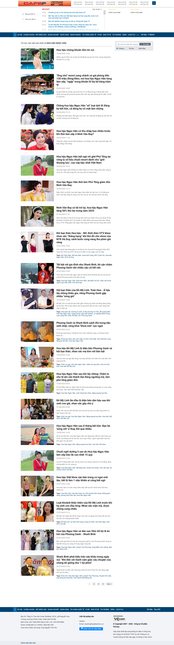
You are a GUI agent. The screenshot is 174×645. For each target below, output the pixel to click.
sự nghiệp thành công (102, 314)
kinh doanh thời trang (93, 493)
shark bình (63, 549)
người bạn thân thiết (63, 282)
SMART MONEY (75, 35)
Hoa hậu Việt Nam (99, 444)
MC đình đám (66, 255)
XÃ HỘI (19, 35)
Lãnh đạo (142, 48)
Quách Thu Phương (83, 547)
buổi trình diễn (81, 281)
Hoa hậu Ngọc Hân (68, 281)
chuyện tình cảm (105, 576)
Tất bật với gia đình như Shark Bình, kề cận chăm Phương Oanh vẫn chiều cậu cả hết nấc (84, 266)
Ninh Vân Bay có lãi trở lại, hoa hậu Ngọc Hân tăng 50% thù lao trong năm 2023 (82, 209)
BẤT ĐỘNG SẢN (41, 35)
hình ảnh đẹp (77, 282)
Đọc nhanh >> (97, 9)
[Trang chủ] (15, 35)
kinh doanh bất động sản (83, 578)
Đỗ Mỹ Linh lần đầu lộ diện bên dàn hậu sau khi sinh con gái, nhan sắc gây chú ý (83, 402)
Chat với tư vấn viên (92, 629)
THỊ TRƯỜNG (116, 35)
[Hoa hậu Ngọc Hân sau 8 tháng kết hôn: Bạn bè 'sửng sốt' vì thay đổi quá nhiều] (37, 434)
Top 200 (157, 609)
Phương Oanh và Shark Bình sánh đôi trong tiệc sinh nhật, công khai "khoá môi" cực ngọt (83, 324)
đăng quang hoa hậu (99, 393)
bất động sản (81, 468)
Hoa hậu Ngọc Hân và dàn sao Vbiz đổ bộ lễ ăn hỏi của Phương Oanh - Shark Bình (83, 533)
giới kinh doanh (87, 314)
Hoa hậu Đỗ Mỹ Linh (67, 366)
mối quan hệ (65, 312)
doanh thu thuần (93, 468)
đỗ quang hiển (105, 312)
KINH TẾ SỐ (107, 35)
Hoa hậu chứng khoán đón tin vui (75, 49)
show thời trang (87, 255)
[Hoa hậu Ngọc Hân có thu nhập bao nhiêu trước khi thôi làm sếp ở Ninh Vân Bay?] (37, 139)
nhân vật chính (105, 281)
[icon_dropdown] (154, 3)
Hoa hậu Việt (66, 493)
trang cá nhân (89, 522)
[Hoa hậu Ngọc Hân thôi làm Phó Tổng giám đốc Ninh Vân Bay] (37, 191)
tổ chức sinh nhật (89, 339)
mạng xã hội (76, 314)
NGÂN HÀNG (64, 35)
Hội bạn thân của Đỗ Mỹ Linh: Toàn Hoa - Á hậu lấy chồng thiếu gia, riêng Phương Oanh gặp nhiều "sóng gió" (83, 293)
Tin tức (131, 48)
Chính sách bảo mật (28, 643)
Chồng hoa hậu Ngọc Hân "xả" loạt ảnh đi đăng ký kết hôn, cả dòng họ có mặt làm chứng (83, 107)
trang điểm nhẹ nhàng (100, 547)
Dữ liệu (144, 35)
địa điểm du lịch (93, 281)
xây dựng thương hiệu (64, 578)
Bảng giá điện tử (30, 14)
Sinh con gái (65, 364)
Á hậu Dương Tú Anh (91, 312)
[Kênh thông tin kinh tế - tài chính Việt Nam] (44, 3)
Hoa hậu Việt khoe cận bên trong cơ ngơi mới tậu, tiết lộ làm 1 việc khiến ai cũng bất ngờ (82, 479)
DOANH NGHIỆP (53, 35)
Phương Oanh (87, 315)
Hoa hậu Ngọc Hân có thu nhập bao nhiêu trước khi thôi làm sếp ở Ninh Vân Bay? (83, 132)
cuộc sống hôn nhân (63, 315)
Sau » (109, 584)
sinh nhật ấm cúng (103, 339)
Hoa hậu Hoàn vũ (78, 493)
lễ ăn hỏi (64, 576)
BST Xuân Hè (99, 255)
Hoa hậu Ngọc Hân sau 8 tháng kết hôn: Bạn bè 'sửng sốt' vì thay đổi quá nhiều (83, 427)
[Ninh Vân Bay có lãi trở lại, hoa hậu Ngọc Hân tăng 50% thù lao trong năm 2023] (37, 216)
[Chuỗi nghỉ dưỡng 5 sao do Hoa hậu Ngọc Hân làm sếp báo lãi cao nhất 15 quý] (37, 460)
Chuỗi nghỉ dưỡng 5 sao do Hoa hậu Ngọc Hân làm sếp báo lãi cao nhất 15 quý (82, 453)
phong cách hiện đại (68, 495)
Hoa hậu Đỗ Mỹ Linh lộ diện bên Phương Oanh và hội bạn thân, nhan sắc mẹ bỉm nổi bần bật (84, 350)
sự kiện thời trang (76, 522)
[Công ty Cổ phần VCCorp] (133, 618)
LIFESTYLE (131, 35)
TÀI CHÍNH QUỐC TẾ (89, 35)
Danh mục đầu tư (30, 19)
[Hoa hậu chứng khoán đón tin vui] (37, 58)
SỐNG (124, 35)
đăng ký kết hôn (62, 341)
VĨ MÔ (99, 35)
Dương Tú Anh (76, 312)
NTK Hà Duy (69, 257)
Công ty (121, 48)
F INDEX (151, 35)
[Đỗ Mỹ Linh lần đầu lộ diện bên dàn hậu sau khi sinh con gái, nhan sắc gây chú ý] (37, 409)
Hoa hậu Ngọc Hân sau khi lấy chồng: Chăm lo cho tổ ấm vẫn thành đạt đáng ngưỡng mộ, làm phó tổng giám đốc (83, 377)
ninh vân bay (104, 468)
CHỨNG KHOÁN (29, 35)
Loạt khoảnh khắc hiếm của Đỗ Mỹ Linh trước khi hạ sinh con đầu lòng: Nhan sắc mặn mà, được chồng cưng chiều (84, 505)
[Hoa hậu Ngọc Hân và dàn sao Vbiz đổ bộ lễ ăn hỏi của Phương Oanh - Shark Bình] (37, 540)
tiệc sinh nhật (78, 339)
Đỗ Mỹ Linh (76, 315)
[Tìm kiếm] (145, 44)
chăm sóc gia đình (93, 364)
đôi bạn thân (76, 255)
